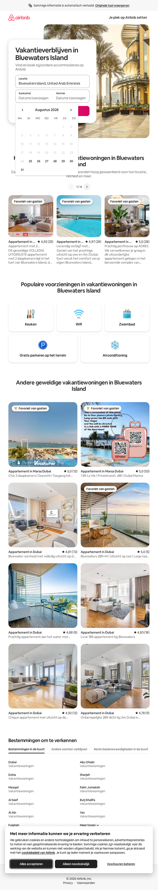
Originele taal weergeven (112, 5)
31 (22, 170)
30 (71, 161)
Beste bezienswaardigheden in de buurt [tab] (121, 749)
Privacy (68, 883)
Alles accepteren (31, 864)
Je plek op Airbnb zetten (128, 17)
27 (46, 161)
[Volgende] (86, 186)
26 (38, 161)
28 (55, 161)
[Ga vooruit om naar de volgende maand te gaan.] (71, 110)
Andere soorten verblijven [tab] (69, 749)
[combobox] (52, 83)
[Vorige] (71, 186)
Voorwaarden (86, 883)
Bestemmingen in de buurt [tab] (26, 749)
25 (30, 161)
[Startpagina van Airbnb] (19, 17)
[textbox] (34, 98)
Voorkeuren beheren (121, 864)
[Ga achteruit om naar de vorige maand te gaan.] (22, 110)
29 (63, 161)
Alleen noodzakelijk (76, 864)
